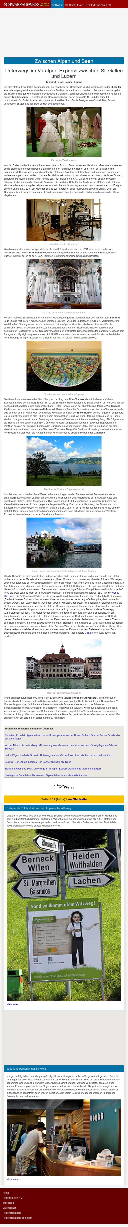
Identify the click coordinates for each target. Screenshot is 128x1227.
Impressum (8, 1202)
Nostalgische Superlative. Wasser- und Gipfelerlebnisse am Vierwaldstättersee (46, 775)
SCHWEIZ (57, 5)
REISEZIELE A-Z (74, 5)
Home (6, 1192)
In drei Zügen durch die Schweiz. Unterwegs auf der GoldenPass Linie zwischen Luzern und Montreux (58, 755)
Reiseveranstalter (12, 1212)
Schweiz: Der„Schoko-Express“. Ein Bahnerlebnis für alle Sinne (38, 761)
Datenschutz (9, 1207)
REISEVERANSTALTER (98, 5)
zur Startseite (77, 799)
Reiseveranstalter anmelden (17, 1217)
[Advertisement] (64, 32)
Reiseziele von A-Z (12, 1197)
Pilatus (89, 632)
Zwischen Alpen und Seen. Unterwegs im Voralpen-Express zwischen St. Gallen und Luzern (53, 768)
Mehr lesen (12, 1004)
